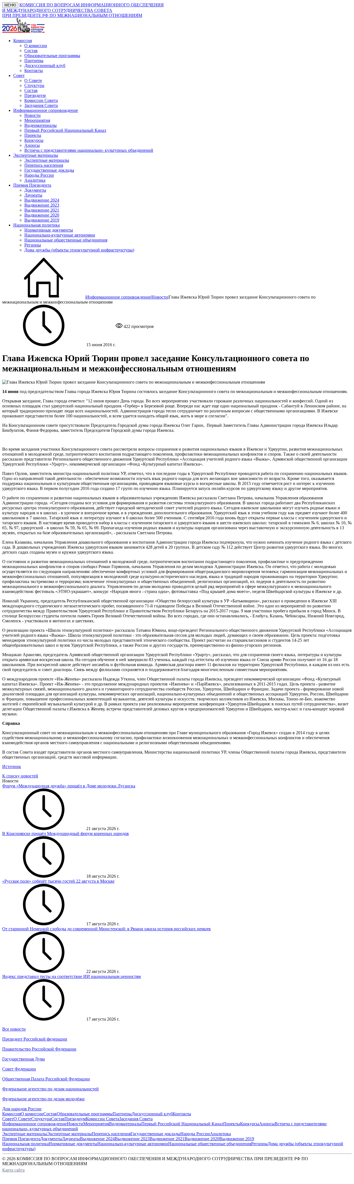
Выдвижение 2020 (41, 215)
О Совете (33, 80)
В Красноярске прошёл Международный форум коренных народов (65, 833)
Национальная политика (25, 1143)
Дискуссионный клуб (44, 65)
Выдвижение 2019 (41, 220)
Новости (32, 115)
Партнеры (33, 60)
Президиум (35, 95)
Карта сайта (13, 1170)
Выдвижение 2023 (41, 205)
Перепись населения (43, 165)
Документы (35, 190)
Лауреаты (33, 195)
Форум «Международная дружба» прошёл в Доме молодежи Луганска (68, 786)
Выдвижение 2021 (41, 210)
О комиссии (35, 45)
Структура (34, 85)
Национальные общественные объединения (65, 240)
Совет (8, 1118)
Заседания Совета (41, 105)
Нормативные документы (48, 230)
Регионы (32, 245)
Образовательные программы (52, 55)
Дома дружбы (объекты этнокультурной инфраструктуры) (79, 250)
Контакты (33, 70)
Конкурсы (33, 140)
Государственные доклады (49, 170)
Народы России (39, 175)
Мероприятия (37, 120)
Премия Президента (21, 1138)
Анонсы (32, 145)
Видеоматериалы (40, 125)
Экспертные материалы (46, 160)
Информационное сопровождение (118, 297)
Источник (11, 766)
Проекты (32, 135)
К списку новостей (20, 776)
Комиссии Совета (41, 100)
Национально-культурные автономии (59, 235)
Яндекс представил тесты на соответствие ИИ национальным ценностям (71, 976)
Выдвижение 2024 (41, 200)
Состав (31, 50)
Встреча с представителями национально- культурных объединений (88, 150)
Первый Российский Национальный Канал (65, 130)
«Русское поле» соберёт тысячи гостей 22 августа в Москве (58, 881)
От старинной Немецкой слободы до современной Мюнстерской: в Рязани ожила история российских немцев (106, 928)
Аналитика (34, 180)
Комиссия (11, 1113)
